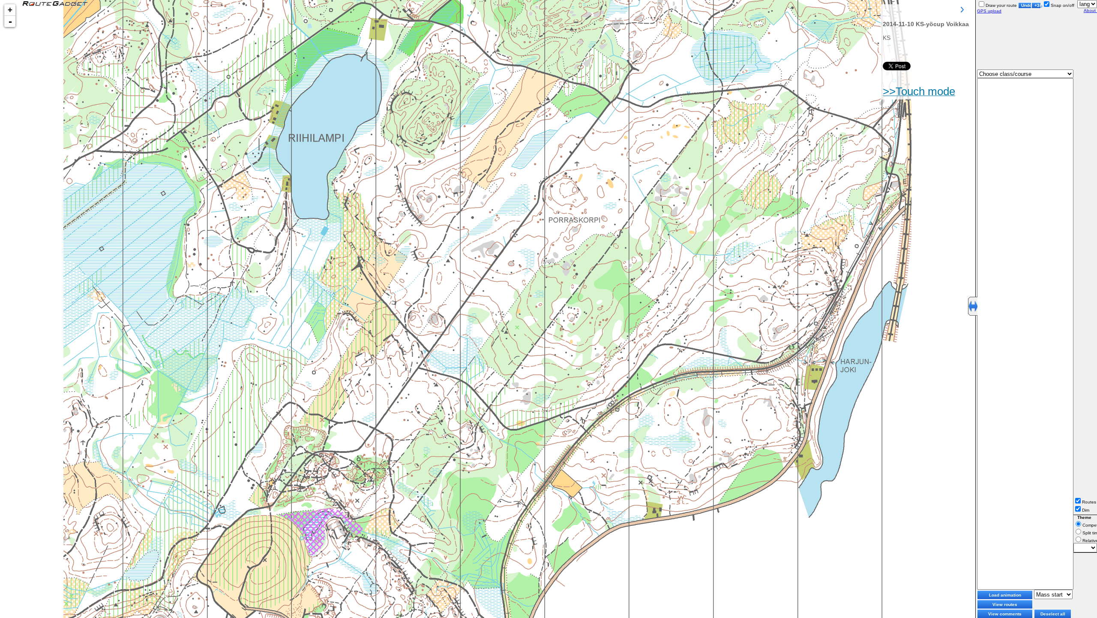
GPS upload (989, 11)
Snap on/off (1062, 5)
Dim (1085, 510)
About (1090, 10)
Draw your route (1001, 5)
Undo (1026, 5)
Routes (1089, 502)
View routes (1004, 604)
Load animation (1005, 595)
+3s (1037, 5)
